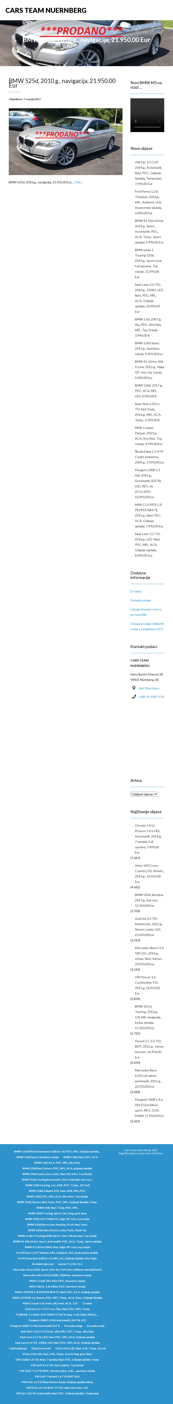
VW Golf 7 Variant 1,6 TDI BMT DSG (57, 1376)
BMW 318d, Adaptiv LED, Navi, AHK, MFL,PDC (57, 1190)
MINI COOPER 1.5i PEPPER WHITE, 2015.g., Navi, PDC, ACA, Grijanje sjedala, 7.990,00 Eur (149, 515)
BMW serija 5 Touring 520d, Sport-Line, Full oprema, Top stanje (57, 1236)
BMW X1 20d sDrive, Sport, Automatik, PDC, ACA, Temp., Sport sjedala (57, 1241)
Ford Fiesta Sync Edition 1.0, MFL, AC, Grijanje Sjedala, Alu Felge (57, 1258)
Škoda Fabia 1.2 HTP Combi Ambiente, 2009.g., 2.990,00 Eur (149, 457)
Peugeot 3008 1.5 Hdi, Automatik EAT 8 (35, 1326)
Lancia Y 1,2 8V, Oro (70, 1264)
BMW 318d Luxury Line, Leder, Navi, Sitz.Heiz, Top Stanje (57, 1174)
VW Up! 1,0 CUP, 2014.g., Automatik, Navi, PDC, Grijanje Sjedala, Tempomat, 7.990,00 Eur (148, 173)
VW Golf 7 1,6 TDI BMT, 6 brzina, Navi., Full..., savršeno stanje (57, 1370)
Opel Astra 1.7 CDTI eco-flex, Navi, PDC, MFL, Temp (57, 1309)
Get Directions (148, 688)
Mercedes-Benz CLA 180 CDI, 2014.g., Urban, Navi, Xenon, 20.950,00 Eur (149, 956)
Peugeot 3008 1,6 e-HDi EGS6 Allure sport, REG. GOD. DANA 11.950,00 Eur (149, 1108)
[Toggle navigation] (163, 10)
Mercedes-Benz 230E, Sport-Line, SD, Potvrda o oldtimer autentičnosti (57, 1269)
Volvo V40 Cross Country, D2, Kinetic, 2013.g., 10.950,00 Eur (149, 874)
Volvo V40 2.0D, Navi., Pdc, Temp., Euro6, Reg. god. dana (57, 1354)
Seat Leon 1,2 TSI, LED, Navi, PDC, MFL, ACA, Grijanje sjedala (57, 1337)
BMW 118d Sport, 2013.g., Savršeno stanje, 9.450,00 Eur (149, 348)
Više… (79, 182)
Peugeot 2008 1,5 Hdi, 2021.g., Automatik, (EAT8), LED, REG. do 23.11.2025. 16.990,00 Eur (148, 483)
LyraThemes (155, 1153)
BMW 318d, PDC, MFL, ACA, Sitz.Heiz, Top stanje (57, 1196)
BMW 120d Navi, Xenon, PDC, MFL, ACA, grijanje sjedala (57, 1168)
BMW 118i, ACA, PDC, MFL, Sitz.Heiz (57, 1162)
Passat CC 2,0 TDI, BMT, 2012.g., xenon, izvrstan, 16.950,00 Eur (149, 1049)
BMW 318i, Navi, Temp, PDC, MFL (57, 1207)
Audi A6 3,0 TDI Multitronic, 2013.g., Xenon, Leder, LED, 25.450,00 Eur (149, 927)
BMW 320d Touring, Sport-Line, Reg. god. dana (57, 1213)
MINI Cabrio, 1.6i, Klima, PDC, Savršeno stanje (57, 1286)
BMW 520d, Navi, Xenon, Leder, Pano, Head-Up (57, 1230)
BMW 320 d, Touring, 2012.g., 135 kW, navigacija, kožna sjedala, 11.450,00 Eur (148, 1017)
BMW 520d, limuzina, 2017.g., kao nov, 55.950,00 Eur (149, 900)
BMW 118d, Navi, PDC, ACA (80, 1157)
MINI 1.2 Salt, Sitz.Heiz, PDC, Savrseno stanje (57, 1280)
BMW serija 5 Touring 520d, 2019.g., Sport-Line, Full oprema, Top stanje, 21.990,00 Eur (148, 263)
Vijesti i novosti (41, 1348)
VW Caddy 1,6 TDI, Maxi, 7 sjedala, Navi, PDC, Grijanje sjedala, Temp (57, 1359)
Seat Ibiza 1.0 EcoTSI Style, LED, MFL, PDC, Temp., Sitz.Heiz (57, 1331)
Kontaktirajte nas (43, 1264)
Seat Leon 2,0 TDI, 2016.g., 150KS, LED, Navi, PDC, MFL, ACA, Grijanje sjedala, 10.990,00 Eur (149, 298)
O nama (135, 591)
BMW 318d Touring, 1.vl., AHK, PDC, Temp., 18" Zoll (57, 1185)
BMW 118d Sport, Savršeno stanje (37, 1157)
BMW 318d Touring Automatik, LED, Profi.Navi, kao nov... (57, 1179)
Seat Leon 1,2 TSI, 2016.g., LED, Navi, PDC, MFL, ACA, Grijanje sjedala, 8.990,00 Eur (148, 544)
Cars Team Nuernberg (45, 10)
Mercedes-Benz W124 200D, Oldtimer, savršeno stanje (57, 1275)
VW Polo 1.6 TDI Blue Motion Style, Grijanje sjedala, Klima (57, 1382)
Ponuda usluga (140, 600)
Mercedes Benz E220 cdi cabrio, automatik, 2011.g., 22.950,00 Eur (148, 1078)
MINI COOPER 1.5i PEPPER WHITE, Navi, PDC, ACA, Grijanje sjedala (57, 1292)
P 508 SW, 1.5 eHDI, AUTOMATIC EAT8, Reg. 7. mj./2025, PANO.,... (57, 1314)
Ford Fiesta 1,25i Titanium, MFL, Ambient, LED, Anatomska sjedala (57, 1252)
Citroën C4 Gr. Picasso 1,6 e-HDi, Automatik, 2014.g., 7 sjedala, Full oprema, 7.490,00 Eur (148, 839)
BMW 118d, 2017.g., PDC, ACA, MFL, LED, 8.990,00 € (149, 390)
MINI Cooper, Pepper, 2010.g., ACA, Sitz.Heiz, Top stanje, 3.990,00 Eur (149, 436)
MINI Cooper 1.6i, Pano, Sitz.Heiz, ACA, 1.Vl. (50, 1303)
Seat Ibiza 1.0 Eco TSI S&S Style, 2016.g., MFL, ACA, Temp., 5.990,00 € (148, 412)
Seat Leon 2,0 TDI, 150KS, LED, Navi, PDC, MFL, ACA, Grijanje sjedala (57, 1342)
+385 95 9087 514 (151, 697)
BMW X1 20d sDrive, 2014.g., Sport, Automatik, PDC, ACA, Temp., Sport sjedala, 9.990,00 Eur (149, 231)
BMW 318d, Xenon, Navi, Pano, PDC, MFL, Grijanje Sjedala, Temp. (57, 1202)
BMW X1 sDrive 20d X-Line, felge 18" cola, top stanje (57, 1247)
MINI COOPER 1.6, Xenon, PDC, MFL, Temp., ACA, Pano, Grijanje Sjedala (57, 1297)
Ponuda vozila (95, 1326)
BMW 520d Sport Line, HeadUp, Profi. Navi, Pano (57, 1224)
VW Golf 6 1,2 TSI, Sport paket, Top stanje (57, 1365)
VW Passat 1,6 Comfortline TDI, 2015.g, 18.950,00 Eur (147, 985)
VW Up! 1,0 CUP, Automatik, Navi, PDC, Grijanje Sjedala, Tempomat (57, 1393)
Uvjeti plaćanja (18, 1348)
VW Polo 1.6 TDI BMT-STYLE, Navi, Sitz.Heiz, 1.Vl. (57, 1387)
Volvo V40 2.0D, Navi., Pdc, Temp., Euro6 (80, 1348)
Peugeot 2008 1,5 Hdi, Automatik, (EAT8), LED (57, 1320)
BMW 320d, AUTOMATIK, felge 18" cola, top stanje (57, 1219)
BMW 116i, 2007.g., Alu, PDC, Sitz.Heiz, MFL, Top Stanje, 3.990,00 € (148, 327)
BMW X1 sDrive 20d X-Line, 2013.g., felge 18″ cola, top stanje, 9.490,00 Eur (149, 370)
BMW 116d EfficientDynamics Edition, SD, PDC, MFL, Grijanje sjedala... (57, 1151)
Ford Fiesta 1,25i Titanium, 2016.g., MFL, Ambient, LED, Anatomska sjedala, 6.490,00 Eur (148, 202)
